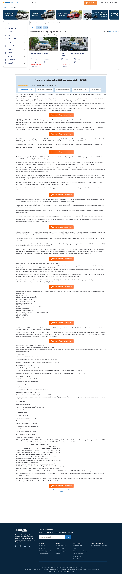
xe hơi (102, 238)
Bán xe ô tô (42, 548)
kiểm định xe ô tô (41, 478)
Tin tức (43, 3)
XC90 (15, 7)
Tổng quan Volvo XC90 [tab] (62, 89)
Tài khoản (114, 2)
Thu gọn (61, 491)
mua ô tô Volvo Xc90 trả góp (38, 349)
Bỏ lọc (32, 27)
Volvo (11, 7)
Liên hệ (58, 553)
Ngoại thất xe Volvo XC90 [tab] (80, 89)
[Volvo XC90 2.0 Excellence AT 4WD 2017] (74, 44)
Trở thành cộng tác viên (45, 551)
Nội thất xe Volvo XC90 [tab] (98, 89)
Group (70, 571)
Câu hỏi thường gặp (61, 551)
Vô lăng (18, 205)
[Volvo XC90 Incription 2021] (43, 44)
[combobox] (75, 23)
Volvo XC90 (40, 157)
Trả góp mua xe (60, 548)
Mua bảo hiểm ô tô (61, 545)
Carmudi (55, 471)
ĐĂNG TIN (92, 3)
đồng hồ (21, 210)
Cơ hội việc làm (77, 556)
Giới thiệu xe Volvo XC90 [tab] (27, 89)
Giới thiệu (35, 3)
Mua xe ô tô (42, 545)
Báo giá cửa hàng (43, 553)
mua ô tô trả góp (35, 397)
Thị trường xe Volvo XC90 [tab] (45, 89)
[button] (15, 28)
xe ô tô (41, 473)
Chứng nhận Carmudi (78, 559)
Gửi (68, 537)
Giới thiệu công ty (77, 545)
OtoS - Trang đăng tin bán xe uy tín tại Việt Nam (98, 547)
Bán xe (27, 3)
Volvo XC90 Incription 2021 (40, 53)
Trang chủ (5, 7)
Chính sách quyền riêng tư (80, 551)
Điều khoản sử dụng (78, 553)
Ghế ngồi (18, 216)
